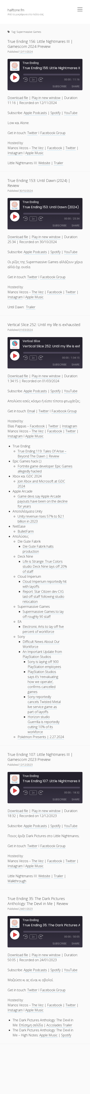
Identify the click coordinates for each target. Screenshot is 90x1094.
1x (33, 79)
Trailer (58, 163)
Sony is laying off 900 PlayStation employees (44, 664)
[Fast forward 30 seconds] (41, 79)
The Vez (38, 148)
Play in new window (46, 97)
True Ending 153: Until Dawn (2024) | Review (39, 183)
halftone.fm (16, 10)
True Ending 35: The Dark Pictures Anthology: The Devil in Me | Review (38, 901)
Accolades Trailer (59, 1025)
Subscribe (60, 86)
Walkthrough (17, 881)
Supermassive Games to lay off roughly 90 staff (43, 614)
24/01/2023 (26, 909)
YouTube (70, 112)
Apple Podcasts (35, 112)
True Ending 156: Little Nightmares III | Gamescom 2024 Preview (40, 44)
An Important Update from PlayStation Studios (42, 654)
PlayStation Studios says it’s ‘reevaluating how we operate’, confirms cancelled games (43, 681)
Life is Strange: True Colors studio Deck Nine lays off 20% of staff (45, 566)
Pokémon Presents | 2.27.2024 (41, 737)
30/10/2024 (26, 191)
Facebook (54, 148)
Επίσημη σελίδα (31, 1025)
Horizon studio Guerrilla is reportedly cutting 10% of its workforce (43, 724)
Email (31, 411)
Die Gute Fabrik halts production (38, 549)
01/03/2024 (26, 330)
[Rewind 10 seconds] (25, 79)
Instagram (15, 153)
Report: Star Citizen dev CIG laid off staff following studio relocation (43, 596)
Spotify (55, 112)
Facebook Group (53, 133)
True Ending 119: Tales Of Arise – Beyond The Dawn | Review (42, 453)
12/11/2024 (26, 51)
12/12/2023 (26, 765)
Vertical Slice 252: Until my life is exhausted (44, 324)
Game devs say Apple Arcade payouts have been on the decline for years (43, 501)
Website (44, 163)
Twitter (32, 133)
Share (76, 86)
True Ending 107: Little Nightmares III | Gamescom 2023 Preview (40, 757)
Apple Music (34, 153)
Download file (18, 97)
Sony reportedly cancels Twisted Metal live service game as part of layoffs (44, 704)
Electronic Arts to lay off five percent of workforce (43, 629)
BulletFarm (26, 531)
